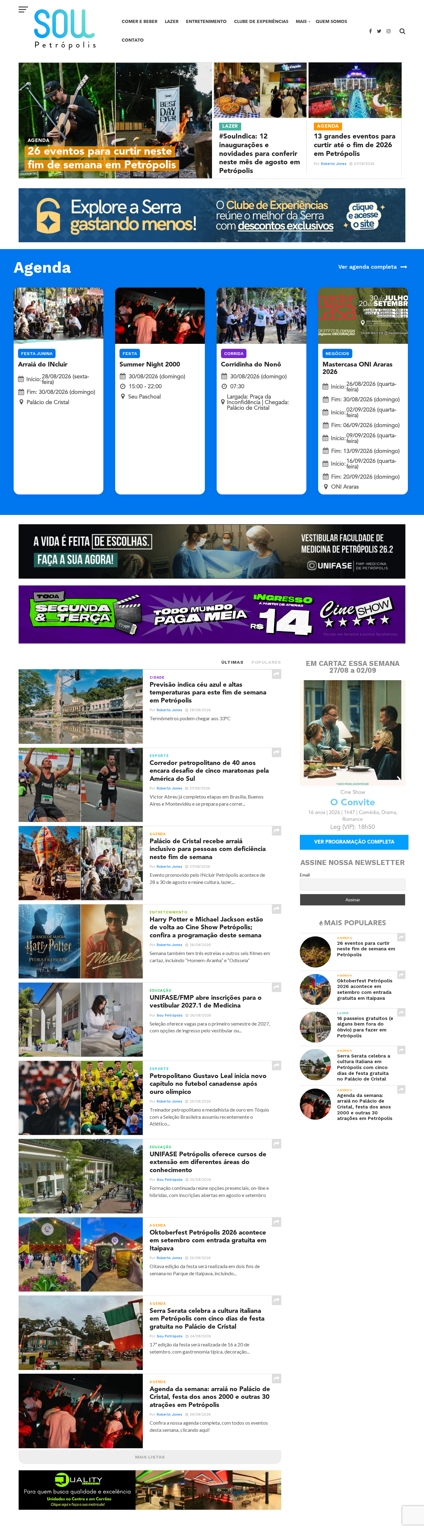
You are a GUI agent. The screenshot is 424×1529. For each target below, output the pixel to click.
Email (305, 874)
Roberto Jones (333, 164)
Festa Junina (36, 353)
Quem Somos (331, 22)
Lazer (171, 22)
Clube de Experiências (261, 22)
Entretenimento (206, 22)
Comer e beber (139, 22)
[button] (306, 779)
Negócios (337, 353)
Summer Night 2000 (150, 365)
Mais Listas (150, 1456)
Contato (133, 40)
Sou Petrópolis (170, 1015)
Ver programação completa (354, 842)
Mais (301, 22)
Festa (130, 353)
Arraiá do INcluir (42, 365)
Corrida (233, 353)
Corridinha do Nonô (251, 365)
